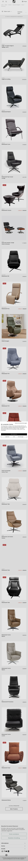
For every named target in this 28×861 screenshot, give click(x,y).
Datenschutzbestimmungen (21, 423)
